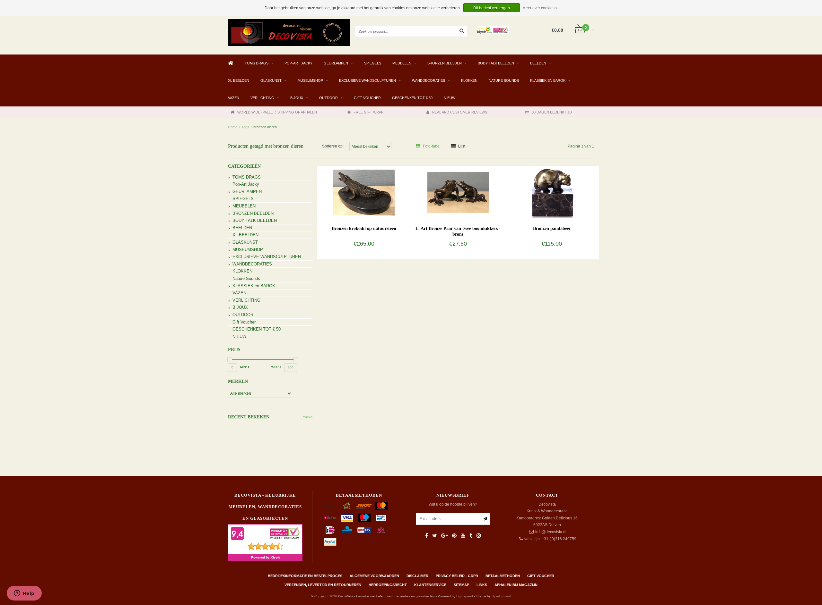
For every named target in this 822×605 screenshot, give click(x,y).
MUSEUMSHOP (310, 80)
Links (482, 585)
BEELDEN (538, 63)
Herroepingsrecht (388, 585)
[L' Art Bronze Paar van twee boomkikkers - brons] (458, 192)
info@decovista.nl (550, 532)
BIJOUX (296, 98)
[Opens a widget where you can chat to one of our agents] (24, 594)
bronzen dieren (265, 127)
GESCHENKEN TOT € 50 (412, 98)
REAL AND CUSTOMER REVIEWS (459, 112)
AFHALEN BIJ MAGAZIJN (516, 585)
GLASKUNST (271, 80)
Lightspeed (464, 596)
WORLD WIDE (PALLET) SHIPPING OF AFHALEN (277, 112)
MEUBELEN (401, 63)
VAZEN (233, 98)
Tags (245, 127)
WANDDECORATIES (428, 80)
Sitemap (461, 585)
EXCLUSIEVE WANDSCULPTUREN (367, 80)
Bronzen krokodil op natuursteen (364, 228)
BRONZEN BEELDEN (444, 63)
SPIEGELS (372, 63)
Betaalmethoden (502, 576)
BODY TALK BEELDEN (496, 63)
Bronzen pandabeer (552, 228)
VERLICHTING (262, 98)
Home (232, 127)
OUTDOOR (328, 98)
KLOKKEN (469, 80)
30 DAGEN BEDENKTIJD (552, 112)
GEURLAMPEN (336, 63)
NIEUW (449, 98)
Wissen (307, 417)
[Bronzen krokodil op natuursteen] (364, 192)
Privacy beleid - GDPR (457, 576)
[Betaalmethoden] (330, 506)
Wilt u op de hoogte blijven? (453, 504)
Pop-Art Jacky (298, 63)
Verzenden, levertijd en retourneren (322, 585)
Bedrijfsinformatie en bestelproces (305, 576)
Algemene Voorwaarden (374, 576)
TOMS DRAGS (256, 63)
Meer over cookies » (540, 8)
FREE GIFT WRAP (368, 112)
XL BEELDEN (238, 80)
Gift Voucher (367, 98)
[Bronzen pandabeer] (551, 192)
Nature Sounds (504, 80)
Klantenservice (430, 585)
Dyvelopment (501, 596)
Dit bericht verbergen (491, 8)
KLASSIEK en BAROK (547, 80)
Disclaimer (417, 576)
